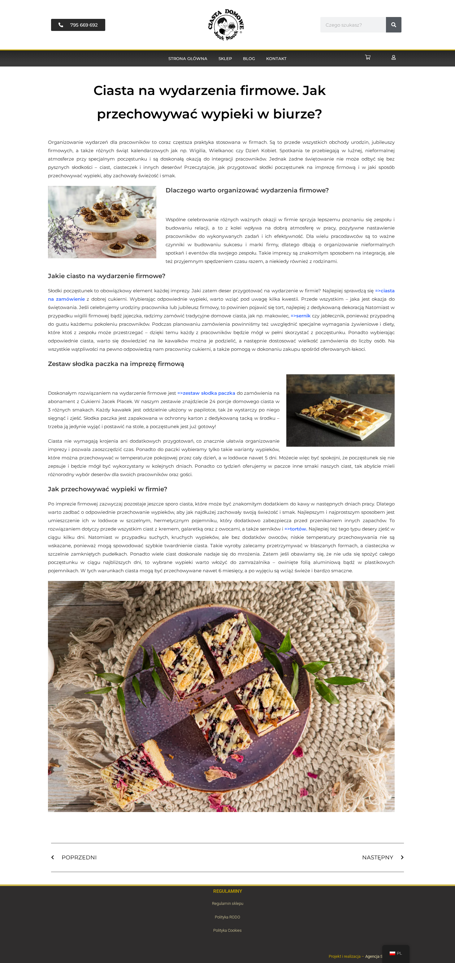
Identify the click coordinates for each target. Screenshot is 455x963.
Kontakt (276, 58)
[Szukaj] (393, 24)
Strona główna (187, 58)
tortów (298, 529)
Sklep (225, 58)
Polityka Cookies (227, 930)
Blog (249, 58)
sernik (303, 316)
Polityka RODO (227, 917)
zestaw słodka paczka (209, 393)
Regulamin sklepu (227, 903)
